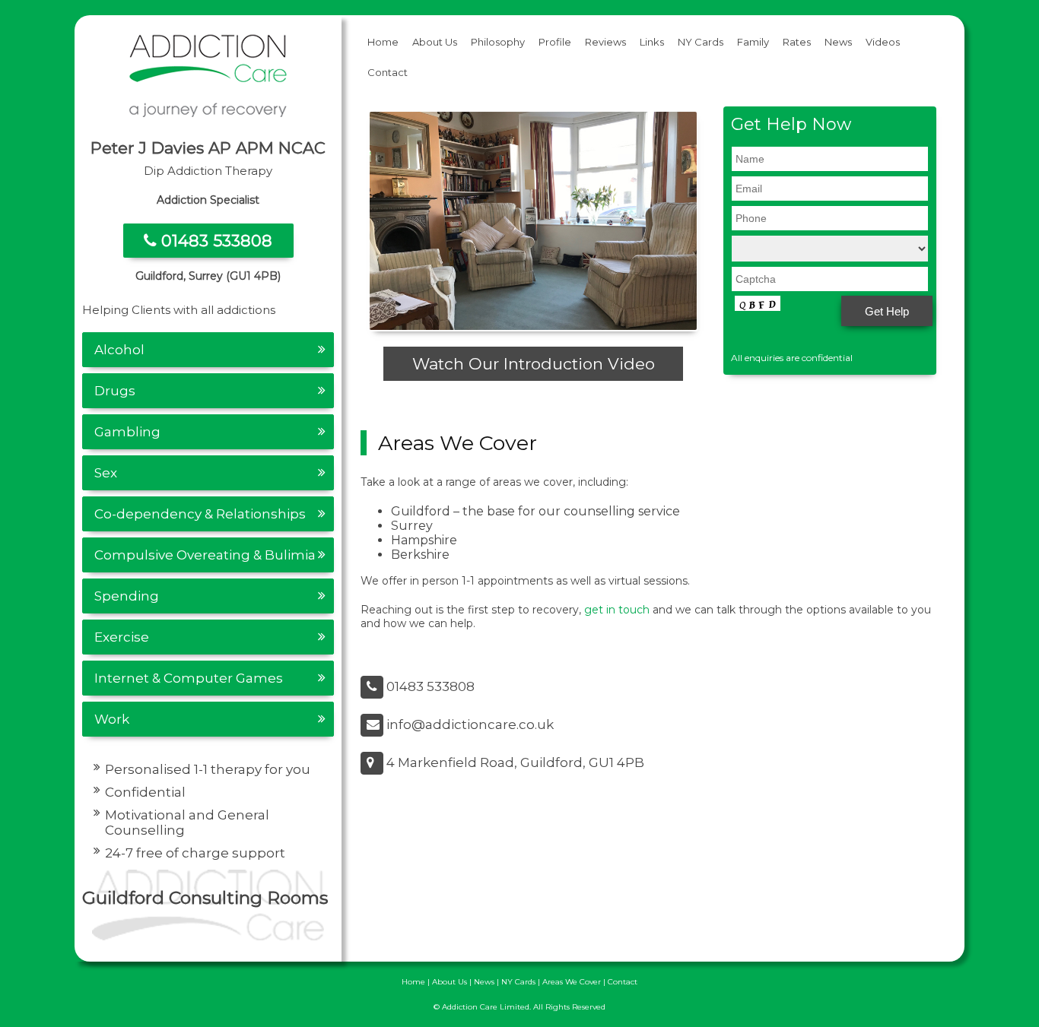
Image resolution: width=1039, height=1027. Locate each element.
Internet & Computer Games (188, 678)
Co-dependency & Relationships (200, 513)
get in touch (617, 610)
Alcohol (119, 349)
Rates (797, 42)
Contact (387, 72)
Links (652, 42)
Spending (126, 596)
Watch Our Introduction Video (533, 363)
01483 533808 (214, 240)
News (838, 42)
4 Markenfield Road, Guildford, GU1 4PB (513, 762)
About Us (434, 42)
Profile (555, 42)
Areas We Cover (571, 982)
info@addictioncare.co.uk (468, 724)
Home (383, 42)
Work (111, 719)
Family (753, 42)
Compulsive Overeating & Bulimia (205, 555)
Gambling (127, 431)
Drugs (114, 390)
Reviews (605, 42)
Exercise (121, 637)
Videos (883, 42)
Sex (105, 472)
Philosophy (498, 42)
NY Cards (700, 42)
